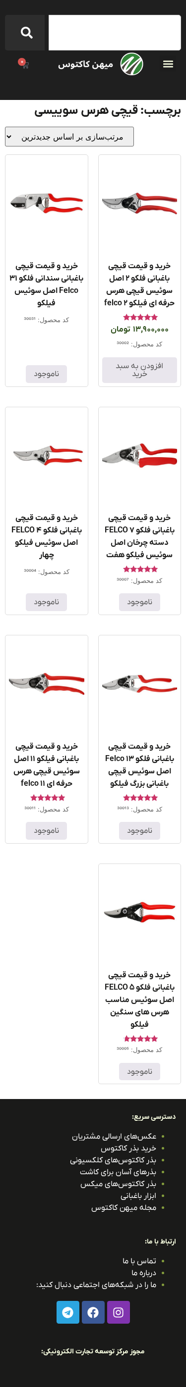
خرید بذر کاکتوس (128, 1148)
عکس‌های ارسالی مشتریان (114, 1137)
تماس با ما (139, 1261)
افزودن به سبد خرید (139, 370)
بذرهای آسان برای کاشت (118, 1172)
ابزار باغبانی (138, 1196)
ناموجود (46, 374)
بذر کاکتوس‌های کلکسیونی (113, 1160)
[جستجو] (25, 32)
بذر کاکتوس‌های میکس (118, 1184)
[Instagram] (118, 1312)
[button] (168, 63)
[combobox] (115, 32)
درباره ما (143, 1273)
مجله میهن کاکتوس (123, 1208)
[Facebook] (93, 1312)
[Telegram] (68, 1312)
